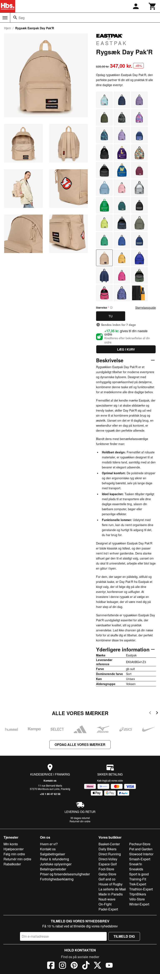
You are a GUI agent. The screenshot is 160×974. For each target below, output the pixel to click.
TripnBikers (137, 894)
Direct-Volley (108, 859)
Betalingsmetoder (53, 869)
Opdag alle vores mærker (80, 744)
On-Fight (105, 904)
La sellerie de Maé (112, 889)
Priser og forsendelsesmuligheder (65, 874)
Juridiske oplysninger (55, 864)
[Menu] (5, 18)
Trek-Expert (137, 884)
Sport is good (139, 874)
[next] (157, 713)
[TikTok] (86, 966)
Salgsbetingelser (52, 854)
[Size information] (111, 307)
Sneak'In (135, 864)
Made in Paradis (111, 894)
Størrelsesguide (145, 307)
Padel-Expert (108, 909)
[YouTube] (109, 966)
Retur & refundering (54, 859)
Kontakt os (50, 780)
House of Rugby (110, 884)
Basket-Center (109, 844)
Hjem (7, 28)
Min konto (11, 844)
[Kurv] (152, 6)
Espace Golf (108, 864)
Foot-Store (106, 869)
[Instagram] (62, 966)
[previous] (150, 713)
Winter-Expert (139, 904)
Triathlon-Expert (141, 889)
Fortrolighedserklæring (57, 879)
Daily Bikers (107, 849)
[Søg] (15, 17)
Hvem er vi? (49, 844)
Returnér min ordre (17, 859)
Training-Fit (137, 879)
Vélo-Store (137, 899)
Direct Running (110, 854)
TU (110, 316)
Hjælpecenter (14, 849)
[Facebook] (51, 966)
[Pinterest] (74, 966)
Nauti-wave (107, 899)
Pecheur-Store (139, 844)
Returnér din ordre (80, 821)
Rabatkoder (12, 864)
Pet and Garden (140, 849)
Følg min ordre (14, 854)
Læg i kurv (126, 349)
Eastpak (111, 42)
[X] (97, 966)
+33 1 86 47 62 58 (50, 794)
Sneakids (136, 869)
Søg (22, 17)
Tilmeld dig (124, 936)
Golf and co (107, 879)
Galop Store (107, 874)
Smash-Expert (139, 859)
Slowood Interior (141, 854)
